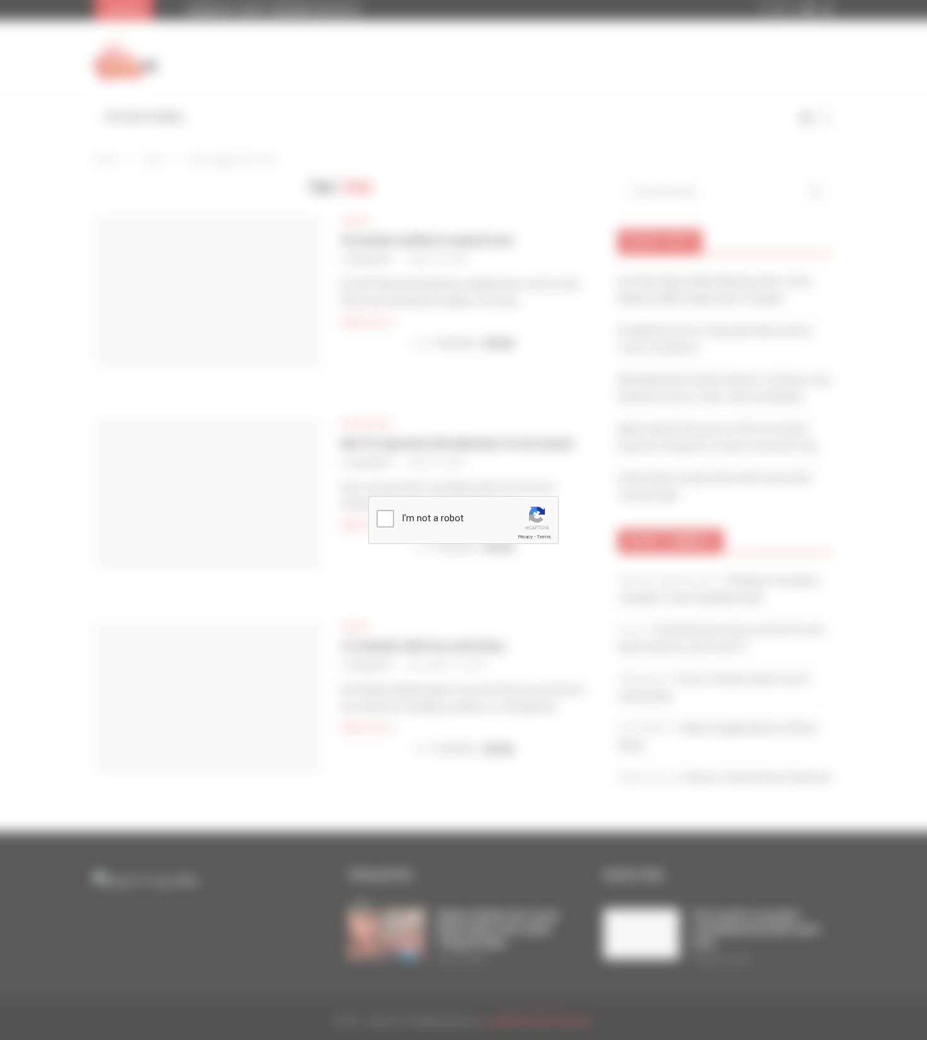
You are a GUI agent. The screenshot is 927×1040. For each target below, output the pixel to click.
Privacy (525, 537)
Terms (544, 537)
